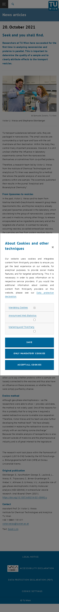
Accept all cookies (30, 364)
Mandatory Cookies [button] (18, 307)
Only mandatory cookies (29, 353)
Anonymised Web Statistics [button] (23, 315)
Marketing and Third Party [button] (21, 327)
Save (29, 342)
